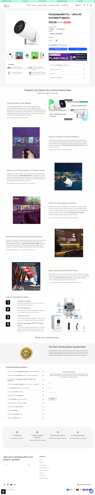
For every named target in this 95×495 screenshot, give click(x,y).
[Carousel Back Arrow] (10, 55)
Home (29, 5)
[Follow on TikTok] (15, 485)
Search (41, 460)
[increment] (56, 40)
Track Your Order (54, 5)
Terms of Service (43, 470)
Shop (34, 5)
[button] (91, 491)
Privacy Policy (42, 465)
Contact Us (64, 5)
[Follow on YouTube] (11, 485)
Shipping (41, 473)
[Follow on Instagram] (8, 485)
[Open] (3, 491)
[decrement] (50, 40)
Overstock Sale (42, 5)
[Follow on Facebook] (4, 485)
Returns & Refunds (44, 467)
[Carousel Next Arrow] (44, 32)
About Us (41, 462)
